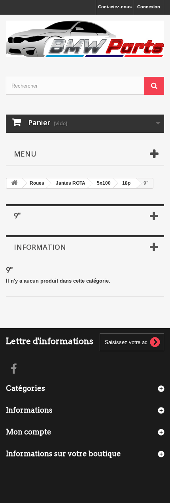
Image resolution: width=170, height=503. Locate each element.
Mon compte (28, 432)
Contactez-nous (115, 6)
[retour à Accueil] (14, 183)
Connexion (148, 6)
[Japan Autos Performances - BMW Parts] (85, 39)
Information (40, 247)
